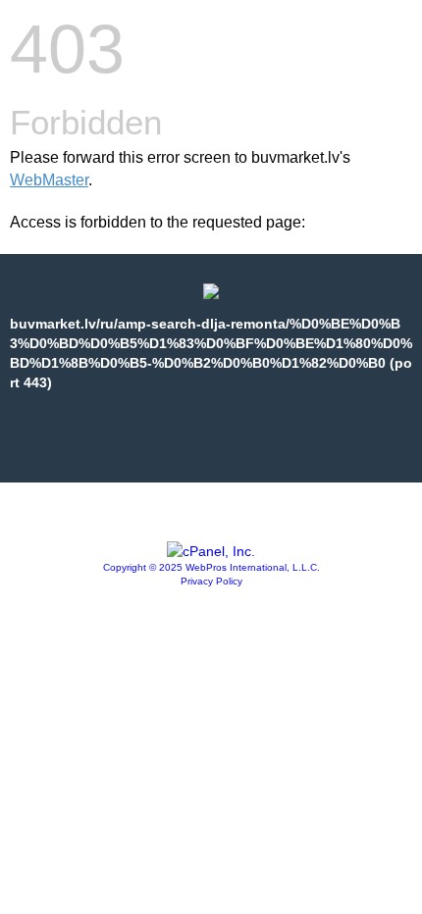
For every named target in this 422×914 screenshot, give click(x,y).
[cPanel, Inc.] (211, 551)
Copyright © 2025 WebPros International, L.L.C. (211, 567)
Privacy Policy (211, 581)
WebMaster (49, 180)
